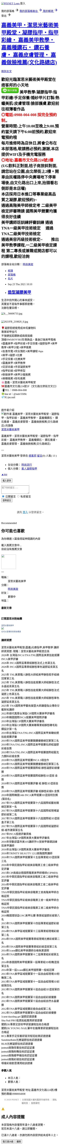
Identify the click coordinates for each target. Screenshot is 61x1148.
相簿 (10, 270)
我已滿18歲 (8, 1141)
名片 (10, 278)
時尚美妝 (28, 264)
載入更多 (7, 480)
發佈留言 (7, 500)
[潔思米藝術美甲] (2, 628)
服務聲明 (35, 1103)
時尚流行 (26, 464)
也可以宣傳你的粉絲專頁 (11, 632)
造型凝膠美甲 (19, 292)
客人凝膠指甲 (29, 468)
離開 (19, 1141)
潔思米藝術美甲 (10, 429)
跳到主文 (6, 71)
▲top (4, 474)
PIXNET (15, 1099)
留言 (39, 455)
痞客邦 (32, 455)
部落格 (12, 274)
